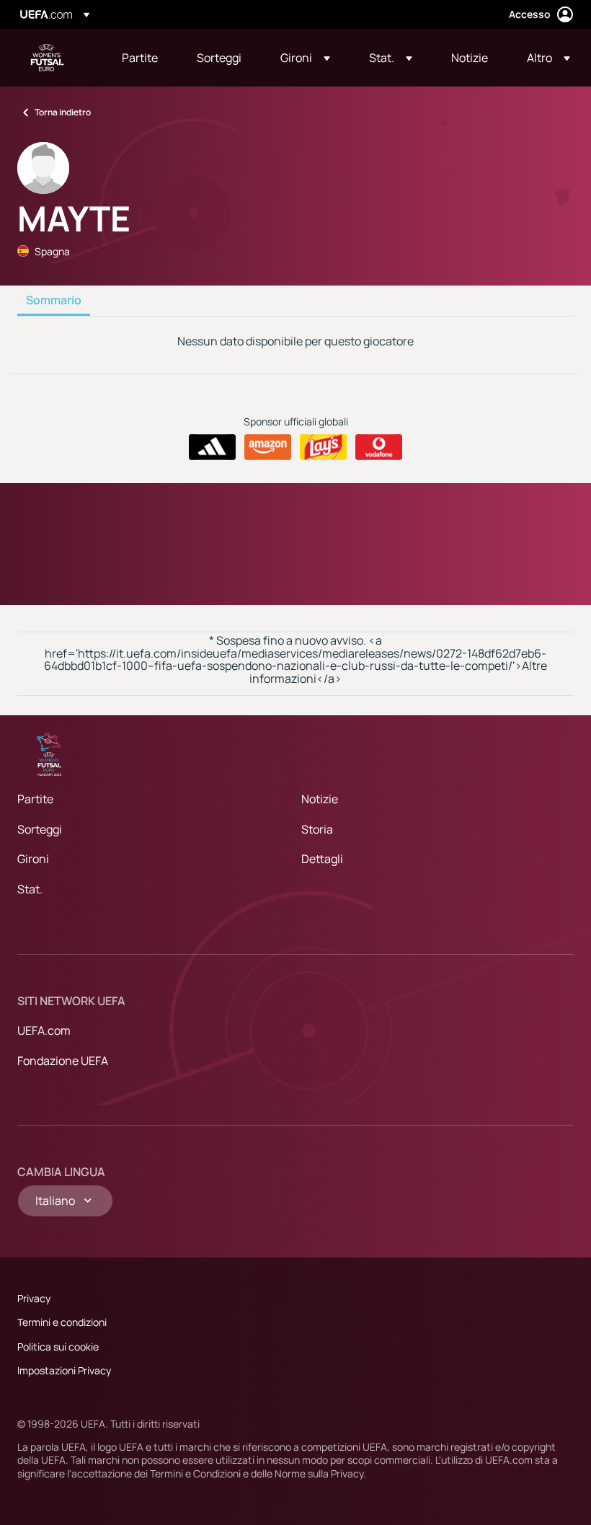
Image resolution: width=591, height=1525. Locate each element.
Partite (35, 799)
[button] (305, 57)
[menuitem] (141, 57)
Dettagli (322, 859)
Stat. (30, 889)
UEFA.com (44, 1030)
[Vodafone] (378, 447)
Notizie (319, 799)
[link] (139, 57)
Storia (317, 829)
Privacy (33, 1298)
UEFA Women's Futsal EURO (47, 57)
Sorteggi (39, 829)
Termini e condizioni (62, 1322)
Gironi (33, 859)
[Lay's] (323, 447)
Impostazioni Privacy (64, 1370)
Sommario (53, 300)
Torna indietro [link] (63, 112)
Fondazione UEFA (62, 1061)
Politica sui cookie (58, 1346)
